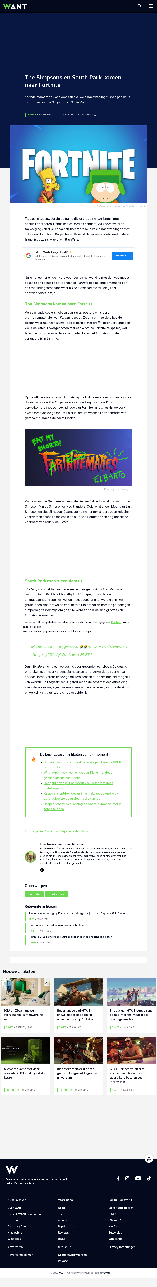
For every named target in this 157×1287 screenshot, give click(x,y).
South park (56, 894)
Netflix (113, 1226)
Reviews (63, 1233)
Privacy (63, 1261)
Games (31, 114)
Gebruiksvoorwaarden (72, 1255)
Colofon (13, 1220)
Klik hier (116, 622)
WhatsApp (115, 1239)
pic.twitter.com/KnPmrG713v (107, 647)
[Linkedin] (42, 870)
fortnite (34, 894)
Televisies (115, 1233)
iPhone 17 (115, 1220)
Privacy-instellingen (122, 1247)
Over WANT (15, 1208)
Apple (61, 1208)
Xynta (107, 1272)
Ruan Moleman (44, 114)
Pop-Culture (66, 1226)
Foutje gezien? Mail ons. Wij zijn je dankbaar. (57, 831)
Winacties (14, 1239)
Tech (61, 1214)
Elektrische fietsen (121, 1208)
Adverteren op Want (21, 1255)
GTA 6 (113, 1214)
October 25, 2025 (80, 655)
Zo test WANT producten (24, 1214)
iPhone (62, 1220)
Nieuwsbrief (16, 1233)
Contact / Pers (17, 1226)
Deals (61, 1239)
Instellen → (122, 255)
